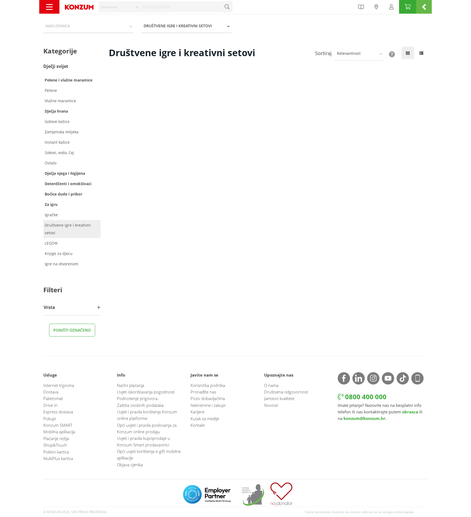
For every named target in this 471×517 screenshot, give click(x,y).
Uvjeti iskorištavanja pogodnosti (146, 392)
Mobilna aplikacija (59, 431)
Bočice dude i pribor (63, 194)
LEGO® (51, 243)
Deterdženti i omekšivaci (68, 183)
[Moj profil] (391, 7)
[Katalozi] (361, 7)
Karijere (197, 411)
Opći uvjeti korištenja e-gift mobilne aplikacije (149, 455)
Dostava (50, 392)
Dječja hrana (56, 111)
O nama (271, 385)
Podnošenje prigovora (137, 398)
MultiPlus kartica (58, 458)
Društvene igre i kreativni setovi (68, 229)
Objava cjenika (130, 464)
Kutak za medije (205, 418)
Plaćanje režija (56, 438)
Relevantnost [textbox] (349, 53)
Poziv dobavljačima (208, 398)
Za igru (51, 204)
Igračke (51, 214)
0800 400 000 (365, 396)
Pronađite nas (203, 392)
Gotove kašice (57, 121)
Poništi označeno (72, 330)
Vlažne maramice (60, 100)
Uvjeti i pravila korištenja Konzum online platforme (147, 415)
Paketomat (53, 398)
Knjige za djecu (59, 253)
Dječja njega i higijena (65, 173)
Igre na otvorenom (61, 263)
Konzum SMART (58, 425)
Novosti (271, 405)
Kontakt (198, 425)
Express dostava (58, 411)
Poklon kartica (56, 452)
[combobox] (119, 6)
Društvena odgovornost (286, 392)
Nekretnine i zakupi (208, 405)
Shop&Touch (55, 445)
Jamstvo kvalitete (279, 398)
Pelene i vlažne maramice (68, 80)
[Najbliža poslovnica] (376, 7)
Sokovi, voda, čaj (59, 152)
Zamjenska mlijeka (61, 131)
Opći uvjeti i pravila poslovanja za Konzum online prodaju (147, 428)
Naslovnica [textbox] (58, 25)
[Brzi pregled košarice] (424, 7)
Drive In (50, 405)
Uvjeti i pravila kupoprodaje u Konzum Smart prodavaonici (143, 441)
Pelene (51, 90)
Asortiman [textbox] (109, 7)
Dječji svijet (55, 66)
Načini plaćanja (130, 385)
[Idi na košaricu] (407, 7)
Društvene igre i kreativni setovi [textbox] (178, 25)
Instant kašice (57, 142)
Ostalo (50, 163)
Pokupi (49, 418)
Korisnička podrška (208, 385)
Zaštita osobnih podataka (140, 405)
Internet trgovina (58, 385)
